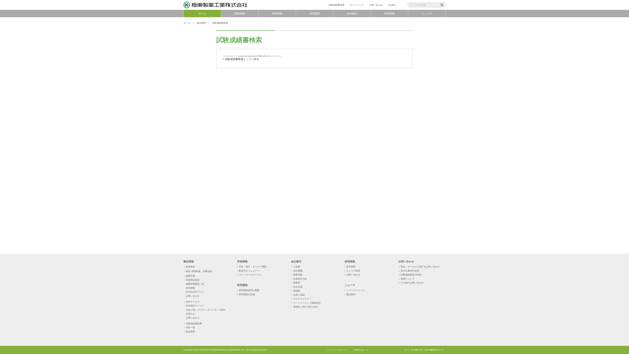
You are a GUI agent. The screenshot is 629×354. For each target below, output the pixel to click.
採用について (407, 278)
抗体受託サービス (195, 305)
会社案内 (352, 13)
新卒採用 (350, 266)
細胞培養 (190, 276)
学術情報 (277, 13)
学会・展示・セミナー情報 (252, 266)
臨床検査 (190, 267)
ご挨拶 (296, 266)
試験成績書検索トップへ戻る (242, 59)
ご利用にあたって (361, 350)
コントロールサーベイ (250, 274)
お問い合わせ (376, 5)
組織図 (296, 290)
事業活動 (297, 274)
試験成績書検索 (336, 5)
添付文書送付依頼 (410, 270)
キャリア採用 (353, 270)
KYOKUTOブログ (195, 292)
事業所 (296, 282)
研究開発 (314, 13)
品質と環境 (299, 295)
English (392, 5)
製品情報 (239, 13)
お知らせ (190, 313)
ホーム (202, 13)
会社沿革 (297, 286)
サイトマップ (357, 5)
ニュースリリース (355, 290)
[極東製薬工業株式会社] (215, 6)
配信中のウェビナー (249, 270)
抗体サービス (193, 302)
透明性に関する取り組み (305, 306)
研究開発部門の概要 (249, 290)
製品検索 (190, 331)
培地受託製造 (193, 280)
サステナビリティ (302, 298)
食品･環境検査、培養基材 (199, 271)
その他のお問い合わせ (412, 282)
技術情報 (190, 288)
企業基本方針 (300, 278)
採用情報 (389, 13)
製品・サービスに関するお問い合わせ (420, 266)
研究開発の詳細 (247, 294)
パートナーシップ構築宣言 (307, 303)
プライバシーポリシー (337, 350)
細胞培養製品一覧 (195, 284)
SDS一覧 (190, 327)
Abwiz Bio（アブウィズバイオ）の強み (206, 309)
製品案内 (350, 294)
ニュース (427, 13)
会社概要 (297, 270)
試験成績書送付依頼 (411, 274)
